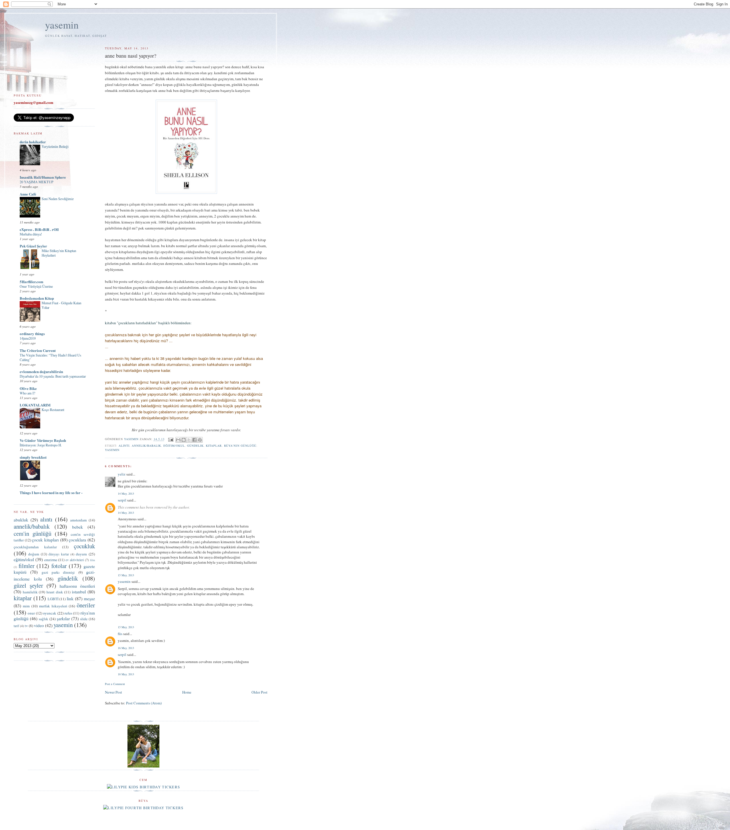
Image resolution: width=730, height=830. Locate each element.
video (39, 625)
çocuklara (77, 540)
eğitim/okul (174, 446)
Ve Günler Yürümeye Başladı (43, 440)
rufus (68, 613)
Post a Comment (115, 684)
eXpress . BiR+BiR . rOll (39, 229)
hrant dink (54, 592)
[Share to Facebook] (194, 440)
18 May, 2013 (126, 674)
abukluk (21, 520)
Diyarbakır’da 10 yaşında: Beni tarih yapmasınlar (53, 376)
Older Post (259, 692)
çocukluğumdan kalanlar (35, 546)
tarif (16, 626)
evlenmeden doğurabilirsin (41, 371)
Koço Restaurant (53, 409)
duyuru (81, 554)
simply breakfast (33, 457)
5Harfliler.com (31, 281)
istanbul (79, 592)
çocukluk (84, 546)
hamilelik (30, 592)
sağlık (43, 618)
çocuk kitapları (45, 540)
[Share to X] (189, 440)
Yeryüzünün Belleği (55, 146)
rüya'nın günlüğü (240, 446)
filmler (27, 566)
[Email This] (178, 440)
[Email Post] (171, 439)
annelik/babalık (146, 446)
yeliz (121, 474)
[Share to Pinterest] (200, 440)
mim (26, 606)
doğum (33, 554)
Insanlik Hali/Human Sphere (43, 177)
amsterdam (78, 520)
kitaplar (214, 446)
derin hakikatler (33, 141)
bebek (77, 527)
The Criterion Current (38, 350)
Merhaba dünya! (31, 234)
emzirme (50, 559)
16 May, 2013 (126, 648)
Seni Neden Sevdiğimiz (58, 198)
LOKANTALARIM (35, 405)
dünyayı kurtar (58, 554)
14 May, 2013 (126, 493)
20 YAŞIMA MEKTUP (36, 182)
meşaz (89, 598)
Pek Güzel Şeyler (33, 246)
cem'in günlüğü (32, 533)
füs (120, 633)
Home (186, 692)
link (70, 598)
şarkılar (63, 618)
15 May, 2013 (126, 575)
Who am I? (27, 393)
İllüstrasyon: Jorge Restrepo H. (41, 445)
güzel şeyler (28, 585)
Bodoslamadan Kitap (37, 298)
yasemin (62, 24)
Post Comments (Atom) (144, 703)
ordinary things (32, 333)
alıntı (124, 446)
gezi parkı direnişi (58, 572)
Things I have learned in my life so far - (51, 492)
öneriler (86, 605)
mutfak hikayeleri (53, 606)
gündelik (195, 446)
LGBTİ (53, 598)
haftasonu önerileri (77, 586)
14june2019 (28, 338)
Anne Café (28, 194)
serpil (122, 500)
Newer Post (113, 692)
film (92, 560)
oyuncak (49, 613)
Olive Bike (28, 388)
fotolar (59, 566)
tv (26, 625)
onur (31, 613)
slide (84, 618)
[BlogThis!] (183, 440)
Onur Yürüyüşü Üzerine (36, 286)
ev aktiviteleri (75, 560)
